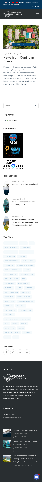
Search (36, 105)
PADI (6, 323)
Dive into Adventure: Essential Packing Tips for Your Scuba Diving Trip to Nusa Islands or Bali (25, 222)
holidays (28, 45)
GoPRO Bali (29, 288)
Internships (9, 296)
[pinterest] (20, 352)
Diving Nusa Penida (11, 279)
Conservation (10, 256)
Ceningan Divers (19, 54)
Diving (27, 270)
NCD (31, 465)
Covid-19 (16, 45)
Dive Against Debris (12, 261)
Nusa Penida (9, 314)
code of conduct (27, 252)
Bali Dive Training (11, 247)
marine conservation (25, 301)
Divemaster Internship (25, 265)
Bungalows (26, 247)
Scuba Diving (9, 328)
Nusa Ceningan (10, 310)
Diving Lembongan (27, 274)
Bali (31, 243)
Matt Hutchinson (20, 436)
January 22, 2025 (17, 217)
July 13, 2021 (7, 54)
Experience (8, 288)
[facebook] (32, 7)
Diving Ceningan (10, 274)
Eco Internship (23, 283)
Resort (14, 323)
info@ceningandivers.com (12, 418)
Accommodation (11, 243)
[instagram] (38, 7)
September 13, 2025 (18, 199)
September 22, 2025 (18, 181)
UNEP (15, 337)
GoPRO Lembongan (11, 292)
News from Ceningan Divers (18, 59)
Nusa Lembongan (25, 310)
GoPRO (19, 288)
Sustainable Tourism (12, 332)
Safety (23, 323)
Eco (23, 279)
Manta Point (9, 301)
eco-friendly (9, 283)
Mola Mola (21, 305)
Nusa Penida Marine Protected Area (17, 319)
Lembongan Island (23, 296)
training (27, 332)
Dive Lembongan (28, 261)
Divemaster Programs (12, 270)
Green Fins (22, 45)
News (32, 45)
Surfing (21, 328)
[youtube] (35, 7)
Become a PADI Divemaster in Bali (25, 184)
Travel (7, 337)
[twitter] (27, 352)
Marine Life (9, 305)
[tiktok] (6, 352)
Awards (23, 243)
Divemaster (9, 265)
